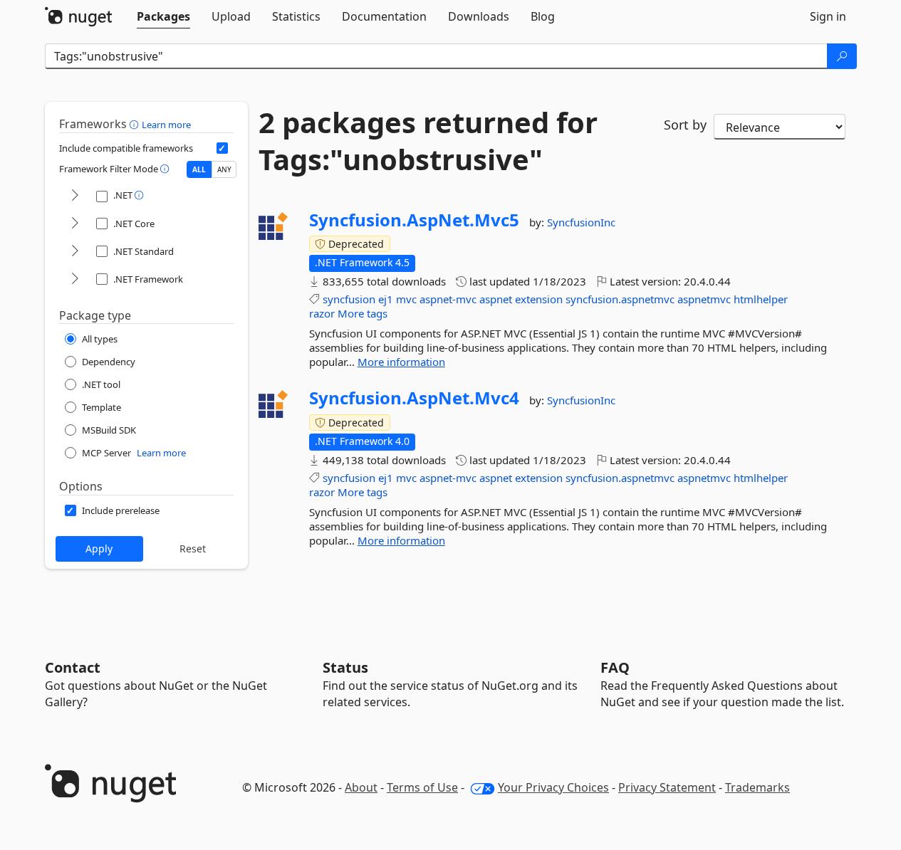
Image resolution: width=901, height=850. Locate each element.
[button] (136, 124)
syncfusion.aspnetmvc (620, 299)
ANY (224, 169)
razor (322, 313)
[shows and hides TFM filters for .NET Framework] (74, 279)
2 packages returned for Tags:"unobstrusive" (428, 141)
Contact (72, 667)
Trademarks (757, 787)
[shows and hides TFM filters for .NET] (74, 196)
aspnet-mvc (448, 299)
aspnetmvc (704, 299)
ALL (199, 169)
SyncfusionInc (581, 222)
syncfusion (349, 299)
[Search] (842, 56)
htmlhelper (761, 299)
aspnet (495, 299)
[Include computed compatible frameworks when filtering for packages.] (222, 148)
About (361, 787)
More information (401, 362)
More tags (362, 313)
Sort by (685, 124)
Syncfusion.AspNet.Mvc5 (414, 220)
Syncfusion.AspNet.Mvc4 (414, 398)
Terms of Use (422, 787)
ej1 (385, 299)
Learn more (166, 124)
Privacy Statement (667, 787)
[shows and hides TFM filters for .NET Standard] (74, 252)
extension (539, 299)
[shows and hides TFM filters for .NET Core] (74, 224)
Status (345, 667)
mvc (406, 299)
